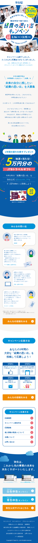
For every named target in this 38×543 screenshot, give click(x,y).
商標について (30, 527)
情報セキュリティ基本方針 (16, 524)
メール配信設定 (19, 536)
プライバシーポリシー (28, 521)
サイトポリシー (16, 521)
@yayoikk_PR (23, 180)
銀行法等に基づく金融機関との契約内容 (15, 527)
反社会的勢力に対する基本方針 (14, 533)
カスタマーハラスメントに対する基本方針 (19, 530)
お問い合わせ (28, 533)
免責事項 (27, 524)
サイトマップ (7, 521)
